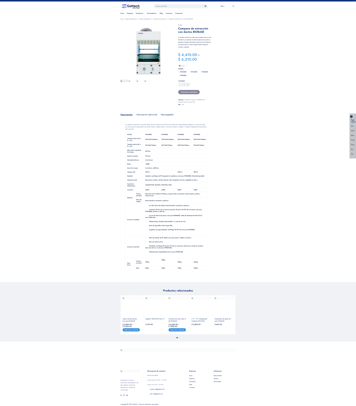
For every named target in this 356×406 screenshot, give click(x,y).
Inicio (122, 19)
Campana (193, 100)
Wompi (216, 378)
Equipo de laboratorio (131, 19)
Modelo (180, 69)
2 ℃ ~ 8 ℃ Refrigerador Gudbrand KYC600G (199, 320)
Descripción (127, 114)
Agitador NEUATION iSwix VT (155, 319)
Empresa (192, 378)
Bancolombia (218, 376)
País (222, 6)
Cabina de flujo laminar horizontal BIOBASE (130, 320)
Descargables (167, 114)
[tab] (127, 114)
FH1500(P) (205, 72)
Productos (192, 381)
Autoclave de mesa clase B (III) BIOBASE (177, 320)
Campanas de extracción (159, 19)
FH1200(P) (194, 72)
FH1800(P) (183, 75)
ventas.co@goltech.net (157, 389)
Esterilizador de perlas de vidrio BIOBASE (223, 320)
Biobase (180, 25)
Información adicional (146, 114)
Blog (190, 384)
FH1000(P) (183, 72)
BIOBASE (187, 100)
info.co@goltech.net (156, 394)
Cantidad (181, 81)
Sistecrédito (217, 381)
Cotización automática (189, 92)
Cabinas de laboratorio (145, 19)
